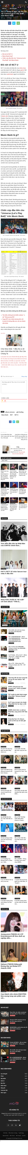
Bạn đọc (3, 1083)
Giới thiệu (5, 1133)
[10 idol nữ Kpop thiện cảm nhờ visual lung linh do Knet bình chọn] (7, 827)
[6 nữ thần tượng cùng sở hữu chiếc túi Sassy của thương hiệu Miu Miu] (21, 890)
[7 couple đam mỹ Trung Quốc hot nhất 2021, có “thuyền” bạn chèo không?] (21, 869)
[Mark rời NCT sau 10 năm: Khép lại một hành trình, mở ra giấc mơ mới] (23, 466)
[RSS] (16, 1125)
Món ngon (3, 1092)
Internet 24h (4, 1090)
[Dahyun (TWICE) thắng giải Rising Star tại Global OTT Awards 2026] (14, 952)
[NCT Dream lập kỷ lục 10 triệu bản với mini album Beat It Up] (23, 500)
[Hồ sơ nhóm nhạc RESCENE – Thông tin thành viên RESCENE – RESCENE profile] (4, 648)
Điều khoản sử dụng (13, 1133)
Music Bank (4, 415)
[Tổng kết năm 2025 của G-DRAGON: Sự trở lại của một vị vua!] (14, 485)
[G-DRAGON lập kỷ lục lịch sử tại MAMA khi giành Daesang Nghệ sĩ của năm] (5, 500)
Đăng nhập (24, 376)
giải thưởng (20, 412)
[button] (26, 2)
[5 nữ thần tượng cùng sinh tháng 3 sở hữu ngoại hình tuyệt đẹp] (7, 890)
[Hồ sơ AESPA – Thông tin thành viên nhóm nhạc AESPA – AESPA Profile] (21, 848)
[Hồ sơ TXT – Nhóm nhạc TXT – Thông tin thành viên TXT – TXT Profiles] (4, 665)
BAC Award (18, 1135)
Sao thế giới (13, 8)
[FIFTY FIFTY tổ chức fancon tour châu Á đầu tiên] (14, 559)
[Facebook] (8, 1125)
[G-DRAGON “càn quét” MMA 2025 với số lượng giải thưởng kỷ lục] (23, 485)
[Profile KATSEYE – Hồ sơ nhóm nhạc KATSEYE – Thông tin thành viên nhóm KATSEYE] (14, 618)
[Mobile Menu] (2, 2)
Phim (2, 1076)
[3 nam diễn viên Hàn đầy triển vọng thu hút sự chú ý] (21, 738)
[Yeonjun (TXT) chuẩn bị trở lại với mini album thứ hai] (5, 1021)
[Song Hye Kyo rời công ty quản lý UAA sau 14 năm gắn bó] (4, 721)
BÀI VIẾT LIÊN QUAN (6, 458)
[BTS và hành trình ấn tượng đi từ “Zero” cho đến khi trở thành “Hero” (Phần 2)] (21, 759)
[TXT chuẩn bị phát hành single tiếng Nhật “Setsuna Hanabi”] (4, 697)
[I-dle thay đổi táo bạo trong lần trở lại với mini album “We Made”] (4, 680)
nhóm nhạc (22, 68)
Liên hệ (23, 1135)
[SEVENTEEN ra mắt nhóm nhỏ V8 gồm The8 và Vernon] (5, 1029)
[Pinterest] (12, 1125)
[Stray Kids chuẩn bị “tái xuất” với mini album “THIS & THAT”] (14, 587)
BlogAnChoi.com (6, 1113)
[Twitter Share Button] (13, 23)
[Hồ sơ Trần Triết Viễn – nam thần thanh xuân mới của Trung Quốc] (21, 827)
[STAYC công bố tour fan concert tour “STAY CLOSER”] (4, 689)
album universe (10, 412)
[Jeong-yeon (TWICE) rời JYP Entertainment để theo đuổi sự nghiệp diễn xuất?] (14, 922)
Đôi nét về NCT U (7, 54)
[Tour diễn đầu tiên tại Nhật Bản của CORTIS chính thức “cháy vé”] (14, 531)
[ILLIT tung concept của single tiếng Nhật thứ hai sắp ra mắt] (4, 704)
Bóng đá (3, 1088)
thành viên (5, 116)
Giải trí (4, 8)
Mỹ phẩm (3, 1078)
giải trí (22, 70)
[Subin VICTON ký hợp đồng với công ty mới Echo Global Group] (7, 759)
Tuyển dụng (21, 1133)
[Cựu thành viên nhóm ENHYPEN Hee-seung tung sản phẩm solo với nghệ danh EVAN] (14, 982)
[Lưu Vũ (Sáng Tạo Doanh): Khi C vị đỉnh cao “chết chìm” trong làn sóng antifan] (7, 848)
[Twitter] (19, 1125)
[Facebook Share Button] (9, 23)
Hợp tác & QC (6, 1135)
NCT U (16, 415)
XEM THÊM (4, 460)
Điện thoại (3, 1085)
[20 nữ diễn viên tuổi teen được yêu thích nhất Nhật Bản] (4, 631)
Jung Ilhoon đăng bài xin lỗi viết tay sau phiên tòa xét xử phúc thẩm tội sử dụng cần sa (21, 437)
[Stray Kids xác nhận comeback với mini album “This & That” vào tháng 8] (5, 1014)
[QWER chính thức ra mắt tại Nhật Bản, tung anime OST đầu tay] (4, 712)
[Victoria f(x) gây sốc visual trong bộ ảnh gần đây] (7, 780)
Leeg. (17, 447)
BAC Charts (12, 1135)
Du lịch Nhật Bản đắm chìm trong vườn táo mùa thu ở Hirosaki (7, 436)
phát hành (10, 74)
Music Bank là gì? (7, 56)
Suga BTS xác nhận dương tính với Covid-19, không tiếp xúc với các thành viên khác (13, 321)
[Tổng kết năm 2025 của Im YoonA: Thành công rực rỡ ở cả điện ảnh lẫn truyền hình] (5, 485)
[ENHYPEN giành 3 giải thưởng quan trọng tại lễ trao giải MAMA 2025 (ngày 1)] (14, 500)
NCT (11, 415)
